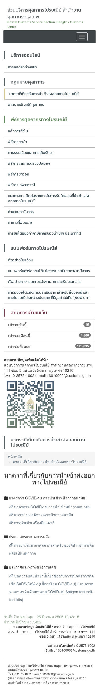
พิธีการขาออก (18, 174)
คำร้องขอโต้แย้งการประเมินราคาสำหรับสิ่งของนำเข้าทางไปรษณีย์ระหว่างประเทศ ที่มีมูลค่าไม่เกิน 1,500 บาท (48, 295)
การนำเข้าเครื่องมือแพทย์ (34, 522)
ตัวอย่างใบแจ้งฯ (20, 260)
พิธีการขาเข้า (17, 142)
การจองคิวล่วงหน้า (22, 67)
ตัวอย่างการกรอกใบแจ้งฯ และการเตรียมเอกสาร (45, 282)
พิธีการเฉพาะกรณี (21, 185)
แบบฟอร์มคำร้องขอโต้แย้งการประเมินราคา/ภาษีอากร (49, 271)
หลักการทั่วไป (18, 131)
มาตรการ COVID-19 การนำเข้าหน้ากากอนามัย (51, 506)
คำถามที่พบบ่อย (20, 222)
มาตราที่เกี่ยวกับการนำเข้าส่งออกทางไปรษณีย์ (44, 94)
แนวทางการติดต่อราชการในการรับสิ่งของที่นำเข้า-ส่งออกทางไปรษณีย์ (48, 198)
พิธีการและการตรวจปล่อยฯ (29, 163)
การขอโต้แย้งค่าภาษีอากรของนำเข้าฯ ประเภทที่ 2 (44, 233)
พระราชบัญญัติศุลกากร (26, 104)
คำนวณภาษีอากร (21, 212)
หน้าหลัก (15, 456)
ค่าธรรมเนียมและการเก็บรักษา (30, 153)
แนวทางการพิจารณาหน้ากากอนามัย (43, 514)
